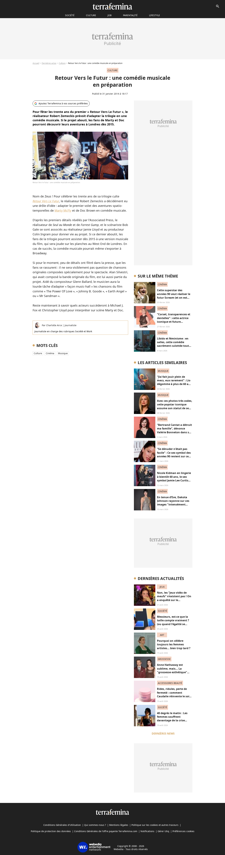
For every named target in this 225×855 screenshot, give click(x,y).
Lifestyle (154, 15)
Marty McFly (63, 210)
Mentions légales (118, 824)
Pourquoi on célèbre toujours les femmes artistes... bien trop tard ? (173, 644)
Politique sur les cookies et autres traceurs (154, 824)
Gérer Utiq (163, 831)
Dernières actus (49, 63)
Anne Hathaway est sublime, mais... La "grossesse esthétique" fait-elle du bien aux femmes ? (172, 672)
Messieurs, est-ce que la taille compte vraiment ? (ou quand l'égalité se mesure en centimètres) (173, 622)
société (69, 15)
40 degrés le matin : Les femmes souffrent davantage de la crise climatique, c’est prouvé (172, 718)
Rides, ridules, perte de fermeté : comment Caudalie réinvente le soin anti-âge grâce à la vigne (174, 694)
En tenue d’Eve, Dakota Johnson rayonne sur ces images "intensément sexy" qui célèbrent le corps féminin (173, 504)
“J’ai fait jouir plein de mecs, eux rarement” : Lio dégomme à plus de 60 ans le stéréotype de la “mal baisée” (174, 384)
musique (63, 353)
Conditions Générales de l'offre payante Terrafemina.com (105, 831)
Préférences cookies (183, 831)
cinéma (50, 353)
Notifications (147, 831)
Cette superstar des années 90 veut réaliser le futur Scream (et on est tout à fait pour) (173, 295)
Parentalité (130, 15)
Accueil (36, 63)
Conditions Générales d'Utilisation (62, 824)
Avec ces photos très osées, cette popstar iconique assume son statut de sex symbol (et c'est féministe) (174, 406)
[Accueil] (112, 6)
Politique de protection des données (51, 831)
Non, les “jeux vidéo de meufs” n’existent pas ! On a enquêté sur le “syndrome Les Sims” (174, 598)
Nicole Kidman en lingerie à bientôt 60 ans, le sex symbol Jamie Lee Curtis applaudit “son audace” (174, 478)
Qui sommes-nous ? (95, 824)
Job (110, 15)
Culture (91, 15)
